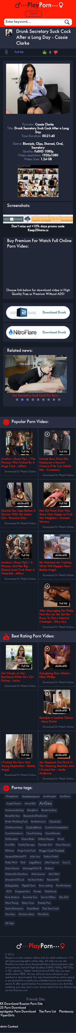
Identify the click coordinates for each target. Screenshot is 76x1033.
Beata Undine (49, 810)
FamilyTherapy (26, 845)
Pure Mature (12, 897)
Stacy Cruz (28, 903)
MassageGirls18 (32, 868)
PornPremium (63, 885)
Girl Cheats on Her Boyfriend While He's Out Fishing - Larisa (17, 677)
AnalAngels (49, 796)
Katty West (11, 862)
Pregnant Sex (22, 891)
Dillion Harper (46, 839)
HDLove (9, 850)
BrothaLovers (38, 821)
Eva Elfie (10, 845)
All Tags (9, 923)
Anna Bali (30, 803)
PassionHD (53, 880)
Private (37, 891)
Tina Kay (10, 914)
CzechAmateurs (14, 833)
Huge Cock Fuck (26, 850)
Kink (23, 862)
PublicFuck (50, 891)
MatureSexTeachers (16, 874)
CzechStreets (52, 833)
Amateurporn (31, 796)
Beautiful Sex (12, 816)
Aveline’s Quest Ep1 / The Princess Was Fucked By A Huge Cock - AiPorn (18, 463)
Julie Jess (35, 856)
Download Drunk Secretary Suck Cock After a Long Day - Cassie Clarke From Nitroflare (55, 335)
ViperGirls (7, 1015)
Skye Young (11, 903)
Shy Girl (63, 897)
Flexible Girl (45, 845)
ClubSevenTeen (13, 827)
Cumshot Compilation (56, 827)
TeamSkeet (33, 908)
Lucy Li (66, 862)
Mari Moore (12, 868)
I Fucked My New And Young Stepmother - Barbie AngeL (18, 766)
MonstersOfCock (14, 880)
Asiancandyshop (14, 810)
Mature (49, 868)
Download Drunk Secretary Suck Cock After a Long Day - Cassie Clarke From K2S (55, 315)
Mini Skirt (54, 874)
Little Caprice (52, 862)
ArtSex (45, 803)
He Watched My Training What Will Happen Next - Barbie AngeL (55, 566)
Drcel (61, 839)
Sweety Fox (44, 903)
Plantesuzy (66, 1011)
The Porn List (47, 1011)
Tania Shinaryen (14, 908)
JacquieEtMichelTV (15, 856)
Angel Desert (13, 803)
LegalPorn (35, 862)
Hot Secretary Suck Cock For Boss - (36, 395)
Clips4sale (55, 821)
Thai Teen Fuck (50, 908)
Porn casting (45, 885)
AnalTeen (65, 796)
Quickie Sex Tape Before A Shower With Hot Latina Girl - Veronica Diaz (18, 514)
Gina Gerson (63, 845)
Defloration (11, 839)
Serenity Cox (30, 897)
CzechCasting (34, 833)
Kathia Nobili (51, 856)
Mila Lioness (38, 874)
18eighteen (11, 796)
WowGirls (43, 914)
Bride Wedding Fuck (16, 821)
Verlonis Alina (26, 914)
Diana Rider (28, 839)
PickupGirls (11, 885)
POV (9, 891)
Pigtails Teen (28, 885)
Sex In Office (48, 897)
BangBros (32, 810)
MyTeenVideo (35, 880)
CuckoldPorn (33, 827)
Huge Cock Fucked (51, 850)
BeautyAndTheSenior (35, 816)
